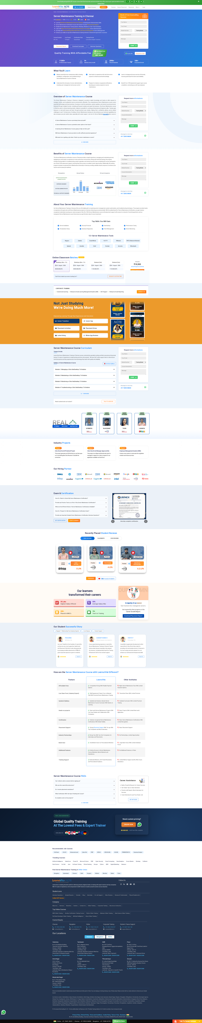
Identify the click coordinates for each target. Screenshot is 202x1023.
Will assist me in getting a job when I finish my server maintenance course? (74, 137)
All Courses (79, 7)
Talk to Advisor (108, 401)
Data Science (55, 864)
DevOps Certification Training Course (74, 913)
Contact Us (141, 291)
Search (103, 7)
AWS (107, 864)
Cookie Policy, (107, 1015)
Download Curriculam (78, 46)
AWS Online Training (57, 913)
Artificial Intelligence (57, 861)
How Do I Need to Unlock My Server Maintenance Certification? (71, 498)
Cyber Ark (84, 852)
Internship (89, 895)
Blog (84, 895)
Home (55, 11)
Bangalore (100, 937)
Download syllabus (110, 363)
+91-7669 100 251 (93, 927)
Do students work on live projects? (64, 798)
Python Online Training (92, 913)
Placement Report (61, 46)
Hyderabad (66, 873)
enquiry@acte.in (92, 929)
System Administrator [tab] (61, 188)
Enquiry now (128, 824)
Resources (131, 7)
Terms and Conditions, (96, 1015)
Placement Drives (91, 328)
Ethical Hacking (88, 864)
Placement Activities (64, 328)
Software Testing (77, 864)
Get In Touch (133, 799)
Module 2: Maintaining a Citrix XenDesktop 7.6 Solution (71, 375)
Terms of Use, (115, 1015)
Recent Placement (122, 7)
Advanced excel (74, 852)
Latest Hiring (61, 335)
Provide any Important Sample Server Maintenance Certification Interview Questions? (77, 515)
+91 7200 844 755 (76, 927)
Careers (75, 905)
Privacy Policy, (76, 1015)
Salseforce (68, 861)
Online (110, 937)
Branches (68, 905)
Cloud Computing (109, 861)
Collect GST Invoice (58, 898)
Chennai (75, 873)
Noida (112, 873)
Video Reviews (109, 895)
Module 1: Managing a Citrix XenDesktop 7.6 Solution (70, 369)
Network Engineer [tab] (61, 184)
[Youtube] (130, 884)
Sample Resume (69, 895)
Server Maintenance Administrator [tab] (61, 178)
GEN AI (99, 852)
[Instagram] (121, 884)
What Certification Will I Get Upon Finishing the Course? (69, 793)
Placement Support (99, 727)
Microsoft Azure (84, 861)
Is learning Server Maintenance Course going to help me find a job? (72, 129)
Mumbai (105, 873)
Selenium (123, 864)
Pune (119, 873)
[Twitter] (127, 884)
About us (54, 905)
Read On (79, 656)
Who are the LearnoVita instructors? (64, 785)
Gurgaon (89, 873)
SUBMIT (132, 45)
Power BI (75, 861)
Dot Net (63, 864)
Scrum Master (130, 861)
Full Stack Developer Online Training (61, 916)
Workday (138, 861)
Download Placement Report (133, 616)
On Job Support (99, 895)
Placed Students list (134, 895)
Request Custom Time (115, 276)
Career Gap (89, 321)
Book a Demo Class (137, 270)
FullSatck (145, 861)
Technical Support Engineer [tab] (61, 193)
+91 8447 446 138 (127, 927)
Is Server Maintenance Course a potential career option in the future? (73, 124)
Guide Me (130, 53)
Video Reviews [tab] (87, 538)
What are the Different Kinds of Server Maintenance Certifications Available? (75, 506)
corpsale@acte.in (109, 929)
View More (91, 578)
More (137, 7)
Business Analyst (138, 852)
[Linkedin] (124, 884)
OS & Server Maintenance (62, 11)
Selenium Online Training (106, 913)
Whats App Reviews (92, 335)
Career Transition (63, 321)
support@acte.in (126, 929)
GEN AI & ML (107, 852)
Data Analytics (120, 861)
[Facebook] (134, 884)
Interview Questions (95, 46)
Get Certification (60, 520)
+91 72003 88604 (126, 136)
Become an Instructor (115, 905)
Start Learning (74, 520)
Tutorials (78, 895)
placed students (107, 579)
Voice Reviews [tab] (115, 538)
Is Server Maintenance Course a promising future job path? (70, 120)
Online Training (91, 905)
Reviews (113, 7)
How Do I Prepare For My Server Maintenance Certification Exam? (72, 511)
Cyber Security (99, 861)
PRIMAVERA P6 (126, 852)
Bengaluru (56, 873)
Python (102, 864)
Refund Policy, (85, 1015)
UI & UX (64, 852)
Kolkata (97, 873)
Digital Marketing (115, 864)
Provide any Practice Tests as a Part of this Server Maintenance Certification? (75, 502)
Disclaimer (123, 1015)
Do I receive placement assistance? (64, 789)
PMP (92, 852)
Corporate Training (102, 905)
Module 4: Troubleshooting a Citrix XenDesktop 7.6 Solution (72, 387)
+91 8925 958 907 (110, 927)
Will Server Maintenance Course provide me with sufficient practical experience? (76, 133)
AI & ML (116, 852)
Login (143, 7)
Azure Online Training (91, 916)
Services (61, 905)
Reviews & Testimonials (121, 895)
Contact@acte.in (58, 929)
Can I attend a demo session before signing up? (67, 781)
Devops (96, 864)
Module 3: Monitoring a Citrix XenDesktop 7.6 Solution (71, 381)
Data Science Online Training (122, 913)
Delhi (82, 873)
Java (69, 864)
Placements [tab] (101, 538)
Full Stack (56, 852)
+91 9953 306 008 (59, 927)
